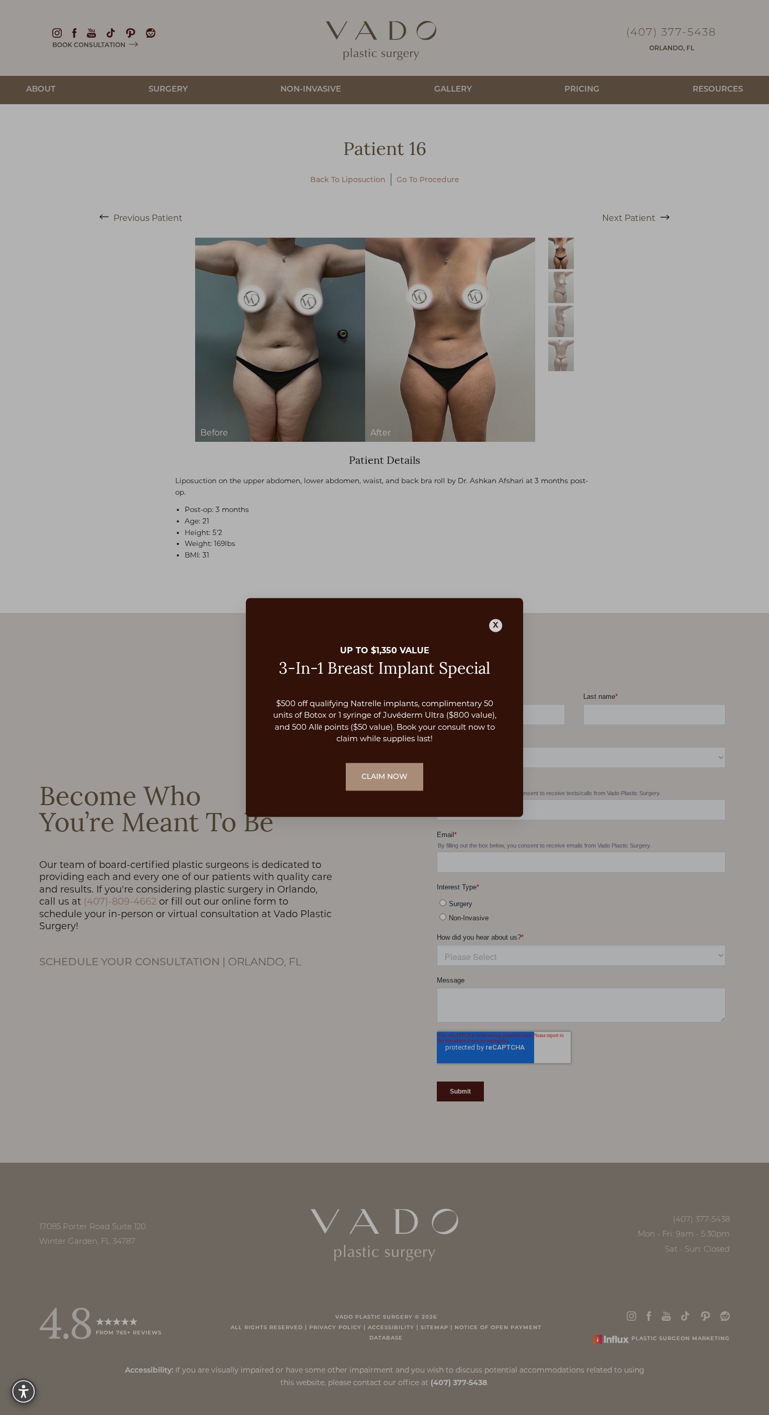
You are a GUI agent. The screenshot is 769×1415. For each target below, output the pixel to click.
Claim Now (384, 777)
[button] (23, 1391)
